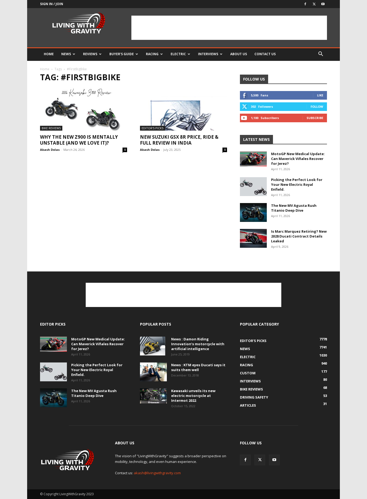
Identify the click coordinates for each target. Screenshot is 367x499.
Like (320, 95)
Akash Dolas (50, 150)
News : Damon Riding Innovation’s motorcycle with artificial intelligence (197, 344)
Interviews (208, 54)
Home (49, 54)
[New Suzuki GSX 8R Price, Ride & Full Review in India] (183, 109)
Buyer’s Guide (121, 54)
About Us (238, 54)
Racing (152, 54)
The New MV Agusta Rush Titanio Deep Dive (293, 208)
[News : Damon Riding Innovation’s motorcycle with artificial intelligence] (152, 346)
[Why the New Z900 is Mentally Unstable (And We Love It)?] (83, 109)
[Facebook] (305, 4)
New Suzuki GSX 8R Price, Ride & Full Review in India (179, 140)
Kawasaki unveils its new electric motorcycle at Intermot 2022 (193, 395)
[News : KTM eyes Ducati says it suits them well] (153, 371)
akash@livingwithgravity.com (157, 472)
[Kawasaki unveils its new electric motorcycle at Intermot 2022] (153, 395)
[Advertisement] (229, 28)
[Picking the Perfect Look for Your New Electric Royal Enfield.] (253, 186)
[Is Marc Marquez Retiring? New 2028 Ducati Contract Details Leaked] (253, 238)
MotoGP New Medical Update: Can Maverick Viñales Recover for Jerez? (298, 158)
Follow (317, 106)
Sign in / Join (51, 4)
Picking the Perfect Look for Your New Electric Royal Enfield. (296, 184)
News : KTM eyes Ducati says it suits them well (198, 367)
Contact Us (265, 54)
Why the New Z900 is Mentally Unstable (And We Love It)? (79, 140)
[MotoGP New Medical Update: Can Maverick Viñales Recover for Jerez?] (253, 158)
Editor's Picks (152, 128)
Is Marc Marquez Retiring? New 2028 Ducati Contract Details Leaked (299, 236)
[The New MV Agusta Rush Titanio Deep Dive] (253, 212)
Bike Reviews (51, 128)
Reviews (90, 54)
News (66, 54)
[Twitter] (314, 4)
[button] (320, 54)
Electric (178, 54)
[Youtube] (323, 4)
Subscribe (315, 118)
